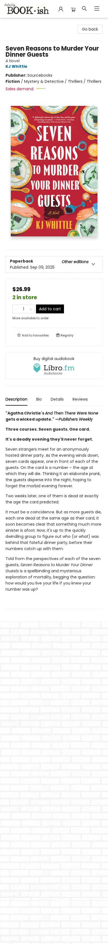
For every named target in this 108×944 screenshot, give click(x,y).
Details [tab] (57, 399)
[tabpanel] (54, 509)
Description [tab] (16, 399)
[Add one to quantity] (30, 309)
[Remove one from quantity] (16, 309)
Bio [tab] (39, 399)
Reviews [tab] (80, 399)
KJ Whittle (16, 66)
